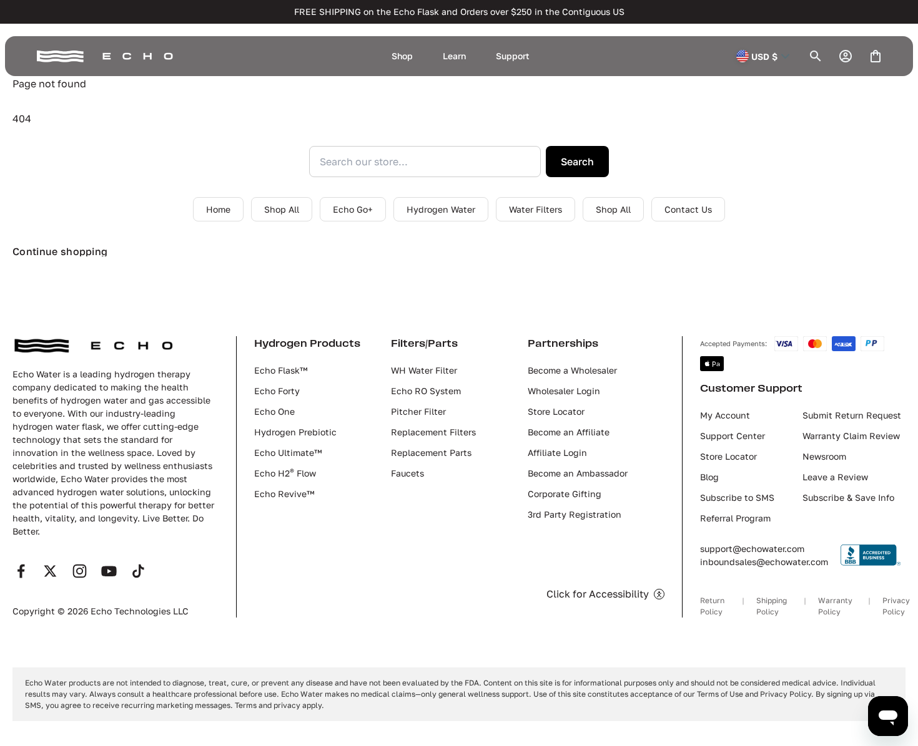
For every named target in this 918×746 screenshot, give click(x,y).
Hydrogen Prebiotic (295, 432)
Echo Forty (277, 390)
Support (513, 56)
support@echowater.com (752, 548)
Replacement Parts (431, 452)
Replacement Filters (433, 432)
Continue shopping (59, 251)
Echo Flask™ (280, 370)
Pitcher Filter (418, 411)
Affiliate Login (557, 452)
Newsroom (824, 456)
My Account (725, 415)
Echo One (274, 411)
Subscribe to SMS (737, 497)
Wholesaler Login (564, 390)
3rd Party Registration (574, 514)
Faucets (407, 473)
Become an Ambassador (578, 473)
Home (218, 209)
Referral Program (735, 518)
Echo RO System (426, 390)
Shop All (281, 209)
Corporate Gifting (564, 493)
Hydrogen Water (441, 209)
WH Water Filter (424, 370)
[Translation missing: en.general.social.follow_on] (20, 571)
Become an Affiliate (569, 432)
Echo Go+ (353, 209)
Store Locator (556, 411)
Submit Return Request (851, 415)
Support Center (732, 435)
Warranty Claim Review (851, 435)
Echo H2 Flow (285, 473)
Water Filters (535, 209)
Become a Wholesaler (572, 370)
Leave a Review (835, 477)
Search (577, 161)
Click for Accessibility (597, 594)
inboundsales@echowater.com (764, 561)
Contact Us (688, 209)
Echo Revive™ (284, 493)
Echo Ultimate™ (288, 452)
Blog (709, 477)
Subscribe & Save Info (848, 497)
